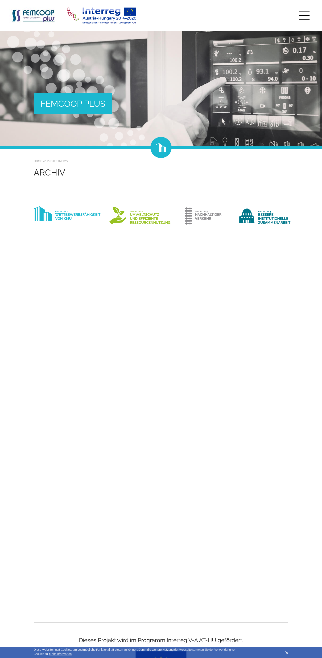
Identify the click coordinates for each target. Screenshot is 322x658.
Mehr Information (60, 654)
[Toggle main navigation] (304, 15)
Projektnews (57, 161)
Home (38, 161)
